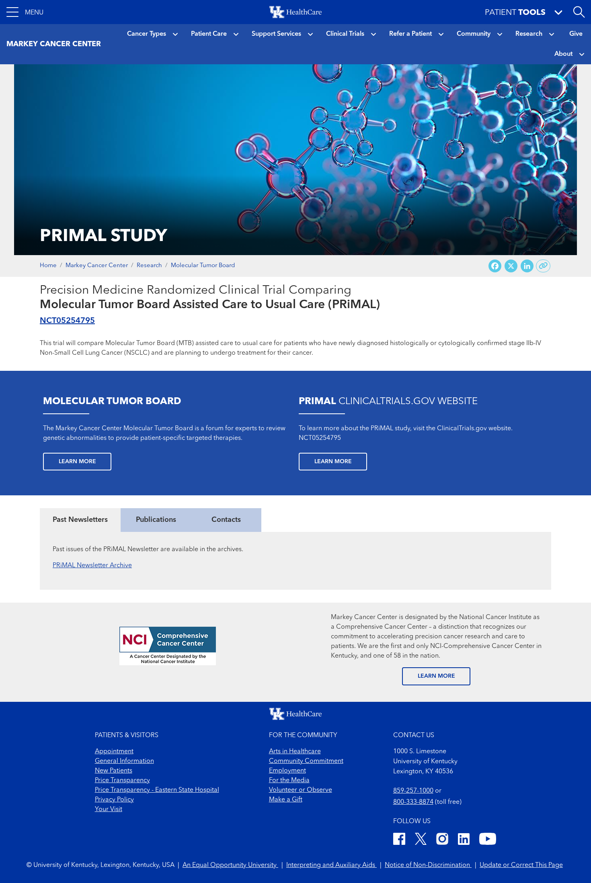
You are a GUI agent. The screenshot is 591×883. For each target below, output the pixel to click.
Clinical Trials (345, 34)
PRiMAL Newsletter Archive (92, 565)
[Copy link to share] (543, 266)
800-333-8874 (413, 802)
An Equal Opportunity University (230, 865)
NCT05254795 (67, 321)
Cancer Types (146, 34)
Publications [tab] (156, 519)
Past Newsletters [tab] (80, 519)
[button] (25, 12)
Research (528, 34)
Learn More (77, 461)
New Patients (113, 771)
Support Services (276, 34)
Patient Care (209, 34)
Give (576, 34)
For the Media (289, 780)
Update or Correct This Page (521, 865)
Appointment (114, 751)
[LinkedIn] (464, 840)
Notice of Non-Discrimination (428, 865)
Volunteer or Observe (300, 790)
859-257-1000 (413, 791)
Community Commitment (306, 761)
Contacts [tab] (226, 519)
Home (48, 266)
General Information (124, 761)
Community (473, 34)
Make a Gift (285, 800)
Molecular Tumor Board (203, 266)
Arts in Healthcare (295, 751)
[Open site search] (579, 12)
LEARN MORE (436, 676)
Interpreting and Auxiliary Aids (331, 865)
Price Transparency (122, 780)
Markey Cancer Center (97, 266)
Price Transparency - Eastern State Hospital (157, 790)
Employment (287, 771)
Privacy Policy (114, 800)
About (563, 54)
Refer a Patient (410, 34)
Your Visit (108, 809)
